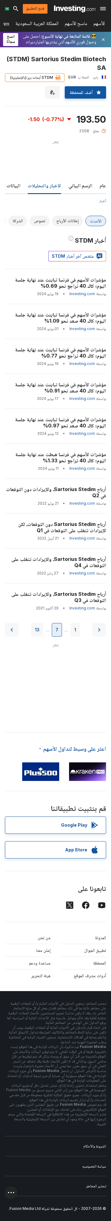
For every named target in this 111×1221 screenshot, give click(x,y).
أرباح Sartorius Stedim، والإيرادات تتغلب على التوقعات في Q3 (58, 597)
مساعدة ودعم (40, 962)
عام (103, 185)
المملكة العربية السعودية (37, 24)
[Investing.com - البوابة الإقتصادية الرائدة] (75, 8)
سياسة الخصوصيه (94, 1166)
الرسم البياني (80, 185)
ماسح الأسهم (76, 24)
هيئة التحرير (41, 975)
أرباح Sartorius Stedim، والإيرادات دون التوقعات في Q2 (56, 492)
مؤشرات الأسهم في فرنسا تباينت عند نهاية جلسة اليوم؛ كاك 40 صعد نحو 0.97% (60, 422)
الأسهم (99, 24)
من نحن (44, 937)
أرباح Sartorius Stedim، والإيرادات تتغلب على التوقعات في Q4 (58, 562)
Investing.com (82, 293)
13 (37, 629)
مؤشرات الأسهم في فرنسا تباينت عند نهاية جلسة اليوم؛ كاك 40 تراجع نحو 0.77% (60, 352)
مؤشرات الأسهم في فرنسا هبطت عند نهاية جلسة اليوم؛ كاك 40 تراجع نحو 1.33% (60, 457)
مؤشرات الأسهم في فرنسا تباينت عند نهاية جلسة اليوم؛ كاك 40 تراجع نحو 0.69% (60, 283)
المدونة (100, 937)
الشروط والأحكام (94, 1146)
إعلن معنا (43, 950)
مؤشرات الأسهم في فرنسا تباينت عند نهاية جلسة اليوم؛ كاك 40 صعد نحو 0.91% (60, 387)
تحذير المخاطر (96, 1186)
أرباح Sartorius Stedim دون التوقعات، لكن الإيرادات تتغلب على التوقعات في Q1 (62, 527)
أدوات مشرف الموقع (90, 975)
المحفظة (99, 962)
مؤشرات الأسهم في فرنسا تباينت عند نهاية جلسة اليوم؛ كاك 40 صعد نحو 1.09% (60, 318)
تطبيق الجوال (95, 950)
